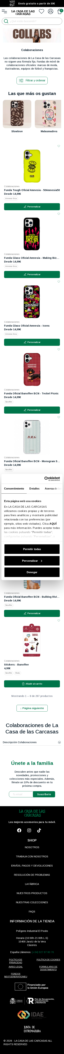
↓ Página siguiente (32, 708)
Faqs (32, 911)
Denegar (32, 572)
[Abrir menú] (4, 11)
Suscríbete (44, 794)
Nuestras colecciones (32, 902)
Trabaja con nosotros (32, 856)
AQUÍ (53, 523)
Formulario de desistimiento (48, 968)
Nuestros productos (32, 893)
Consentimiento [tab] (14, 488)
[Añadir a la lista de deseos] (59, 146)
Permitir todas (32, 549)
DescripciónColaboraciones (20, 742)
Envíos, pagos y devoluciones (32, 865)
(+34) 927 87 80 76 (43, 952)
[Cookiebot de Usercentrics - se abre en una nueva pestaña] (45, 478)
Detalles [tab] (34, 488)
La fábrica (32, 884)
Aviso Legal (16, 967)
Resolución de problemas (32, 874)
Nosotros (32, 847)
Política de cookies (48, 960)
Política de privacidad (15, 961)
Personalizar (30, 560)
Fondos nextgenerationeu (15, 975)
